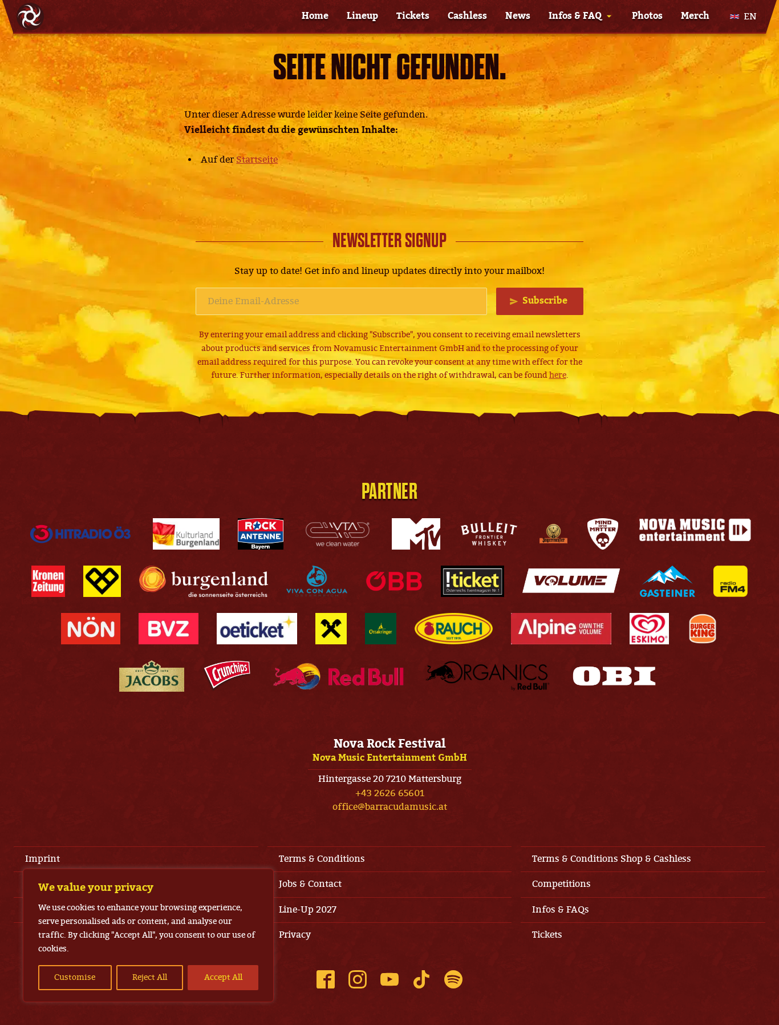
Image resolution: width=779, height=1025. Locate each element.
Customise (74, 977)
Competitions (561, 884)
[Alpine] (561, 628)
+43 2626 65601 (389, 793)
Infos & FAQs (560, 909)
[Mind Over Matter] (602, 534)
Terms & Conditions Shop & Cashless (611, 859)
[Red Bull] (338, 676)
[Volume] (572, 581)
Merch (695, 16)
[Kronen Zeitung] (48, 581)
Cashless (467, 16)
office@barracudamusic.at (389, 807)
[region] (148, 935)
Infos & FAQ (575, 16)
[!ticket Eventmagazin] (472, 581)
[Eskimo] (649, 628)
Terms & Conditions (322, 859)
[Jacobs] (152, 676)
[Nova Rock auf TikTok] (421, 979)
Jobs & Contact (310, 884)
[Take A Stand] (102, 581)
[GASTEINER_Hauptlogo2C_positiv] (668, 581)
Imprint (42, 859)
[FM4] (730, 581)
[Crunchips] (226, 676)
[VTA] (338, 534)
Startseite (257, 160)
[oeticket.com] (257, 628)
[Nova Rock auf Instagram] (357, 979)
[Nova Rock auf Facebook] (326, 979)
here (557, 375)
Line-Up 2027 (307, 909)
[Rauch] (454, 628)
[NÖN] (90, 628)
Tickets (412, 16)
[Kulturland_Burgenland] (186, 534)
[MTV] (416, 534)
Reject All (149, 977)
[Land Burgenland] (203, 581)
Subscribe (544, 300)
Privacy (295, 935)
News (517, 16)
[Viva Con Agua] (316, 581)
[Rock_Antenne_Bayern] (261, 534)
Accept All (223, 977)
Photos (647, 16)
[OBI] (614, 676)
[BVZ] (168, 628)
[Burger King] (702, 628)
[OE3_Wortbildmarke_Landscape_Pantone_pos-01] (80, 534)
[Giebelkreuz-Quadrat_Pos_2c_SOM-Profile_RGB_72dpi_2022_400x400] (331, 628)
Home (315, 16)
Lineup (362, 16)
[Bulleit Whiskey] (489, 534)
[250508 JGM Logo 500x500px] (553, 534)
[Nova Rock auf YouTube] (389, 979)
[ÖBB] (394, 581)
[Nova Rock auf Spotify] (453, 979)
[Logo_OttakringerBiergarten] (380, 628)
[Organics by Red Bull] (487, 676)
